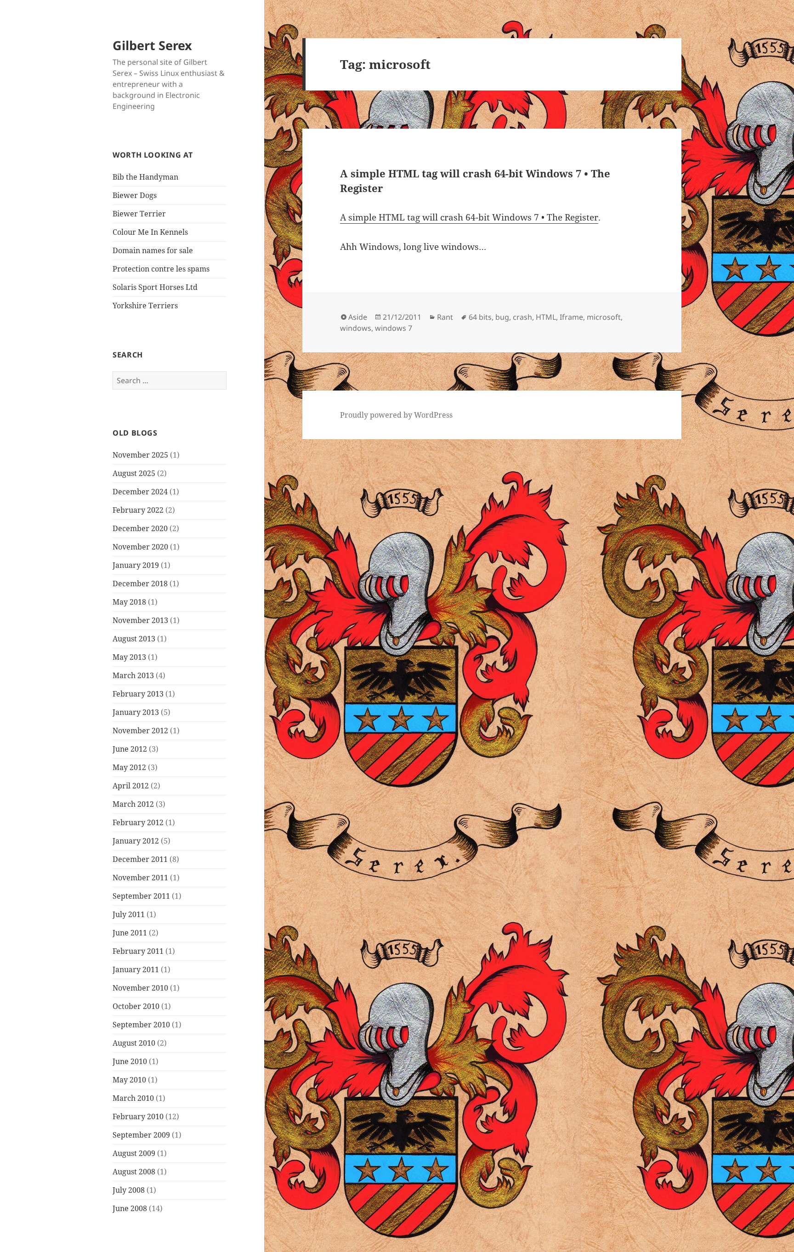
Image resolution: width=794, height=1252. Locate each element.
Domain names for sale (153, 250)
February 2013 (138, 694)
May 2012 (129, 767)
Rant (445, 317)
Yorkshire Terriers (145, 305)
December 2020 (140, 528)
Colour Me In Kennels (150, 232)
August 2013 (134, 639)
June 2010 (130, 1061)
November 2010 (140, 988)
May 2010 (129, 1080)
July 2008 (129, 1190)
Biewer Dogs (135, 195)
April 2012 (131, 786)
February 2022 (138, 510)
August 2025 (134, 473)
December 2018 (140, 583)
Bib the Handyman (145, 177)
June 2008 (130, 1208)
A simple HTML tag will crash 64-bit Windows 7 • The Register (469, 217)
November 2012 (140, 730)
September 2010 (141, 1025)
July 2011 (129, 914)
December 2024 (140, 492)
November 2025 (140, 455)
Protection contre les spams (161, 269)
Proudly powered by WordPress (396, 415)
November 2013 (140, 620)
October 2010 (136, 1006)
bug (502, 317)
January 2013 (136, 712)
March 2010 (133, 1098)
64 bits (480, 317)
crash (522, 317)
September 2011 (141, 896)
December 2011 (140, 859)
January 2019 (136, 565)
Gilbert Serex (152, 45)
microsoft (604, 317)
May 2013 (129, 657)
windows (355, 328)
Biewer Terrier (139, 214)
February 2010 (138, 1116)
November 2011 (140, 877)
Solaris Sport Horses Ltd (155, 287)
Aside (357, 317)
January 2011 (136, 969)
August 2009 (134, 1153)
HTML (546, 317)
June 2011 (130, 933)
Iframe (571, 317)
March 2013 (133, 675)
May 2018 (129, 602)
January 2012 (136, 841)
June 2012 (130, 749)
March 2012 (133, 804)
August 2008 (134, 1172)
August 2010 (134, 1043)
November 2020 (140, 547)
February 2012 (138, 822)
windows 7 (393, 328)
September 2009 (141, 1135)
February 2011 (138, 951)
